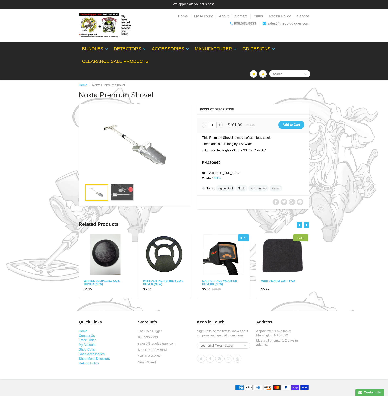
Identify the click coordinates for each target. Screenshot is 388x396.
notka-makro (258, 188)
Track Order (87, 340)
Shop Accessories (92, 354)
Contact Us (87, 335)
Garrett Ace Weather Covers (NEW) (219, 282)
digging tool (225, 188)
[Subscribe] (245, 345)
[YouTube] (237, 359)
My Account (203, 16)
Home (183, 16)
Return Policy (280, 16)
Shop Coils (87, 349)
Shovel (276, 188)
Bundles (92, 48)
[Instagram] (228, 359)
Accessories (168, 48)
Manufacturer (213, 48)
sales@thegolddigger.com (288, 23)
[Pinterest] (219, 359)
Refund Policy (89, 363)
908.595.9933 (245, 23)
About (224, 16)
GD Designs (256, 48)
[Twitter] (201, 359)
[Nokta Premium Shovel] (135, 145)
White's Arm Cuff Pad (278, 280)
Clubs (258, 16)
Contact (241, 16)
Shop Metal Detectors (94, 358)
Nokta (217, 178)
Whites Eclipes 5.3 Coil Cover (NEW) (102, 282)
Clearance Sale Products (115, 61)
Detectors (127, 48)
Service (303, 16)
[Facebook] (210, 359)
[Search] (305, 74)
